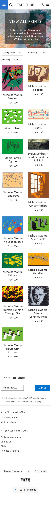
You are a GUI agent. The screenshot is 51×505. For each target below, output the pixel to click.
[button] (11, 5)
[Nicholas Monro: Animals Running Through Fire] (12, 294)
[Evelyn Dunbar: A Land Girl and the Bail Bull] (38, 145)
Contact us (6, 441)
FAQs (3, 446)
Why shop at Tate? (10, 417)
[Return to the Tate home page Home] (25, 5)
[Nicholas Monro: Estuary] (12, 261)
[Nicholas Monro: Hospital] (38, 74)
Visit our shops (8, 422)
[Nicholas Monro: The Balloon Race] (12, 225)
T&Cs (28, 471)
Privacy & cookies (13, 471)
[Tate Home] (25, 480)
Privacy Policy (11, 401)
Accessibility (41, 471)
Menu (4, 4)
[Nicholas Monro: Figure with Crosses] (12, 334)
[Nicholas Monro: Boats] (38, 115)
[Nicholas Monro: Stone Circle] (38, 224)
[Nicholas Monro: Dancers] (12, 78)
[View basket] (47, 5)
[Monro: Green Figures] (12, 147)
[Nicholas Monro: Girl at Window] (38, 185)
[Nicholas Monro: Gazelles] (38, 260)
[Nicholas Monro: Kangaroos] (12, 180)
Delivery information (11, 437)
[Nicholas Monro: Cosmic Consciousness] (38, 296)
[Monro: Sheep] (12, 117)
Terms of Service (29, 401)
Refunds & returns (10, 450)
